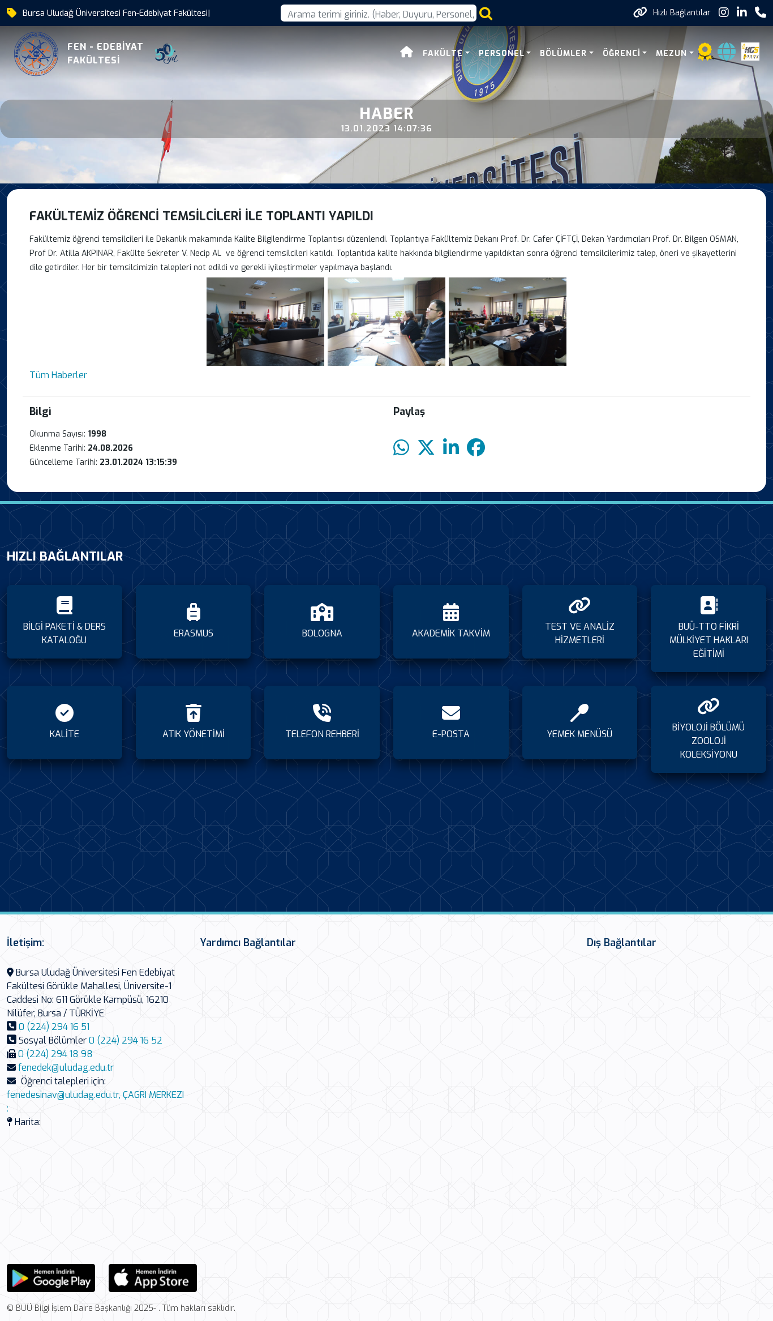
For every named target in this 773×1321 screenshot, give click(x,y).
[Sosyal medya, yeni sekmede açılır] (724, 12)
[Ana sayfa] (407, 53)
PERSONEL (502, 53)
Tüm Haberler (58, 375)
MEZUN (671, 53)
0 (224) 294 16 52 (125, 1040)
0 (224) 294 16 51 (54, 1027)
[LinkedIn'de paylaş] (451, 448)
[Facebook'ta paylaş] (476, 448)
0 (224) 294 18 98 (55, 1054)
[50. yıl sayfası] (166, 54)
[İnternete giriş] (727, 55)
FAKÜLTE (443, 53)
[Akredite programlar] (705, 55)
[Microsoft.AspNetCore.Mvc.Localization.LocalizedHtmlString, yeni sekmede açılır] (51, 1278)
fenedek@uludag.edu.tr (66, 1068)
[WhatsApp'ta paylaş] (401, 448)
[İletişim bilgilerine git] (760, 12)
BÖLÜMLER (563, 53)
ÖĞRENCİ (622, 53)
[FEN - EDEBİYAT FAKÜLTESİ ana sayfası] (36, 53)
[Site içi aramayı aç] (485, 13)
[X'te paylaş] (426, 448)
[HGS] (750, 51)
